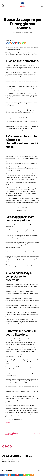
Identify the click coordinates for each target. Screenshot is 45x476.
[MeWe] (18, 43)
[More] (25, 43)
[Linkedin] (13, 43)
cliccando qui (9, 422)
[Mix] (20, 43)
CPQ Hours (22, 14)
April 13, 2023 (29, 32)
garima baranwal (19, 32)
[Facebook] (7, 43)
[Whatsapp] (23, 43)
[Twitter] (9, 43)
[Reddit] (11, 43)
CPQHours (9, 470)
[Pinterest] (16, 43)
